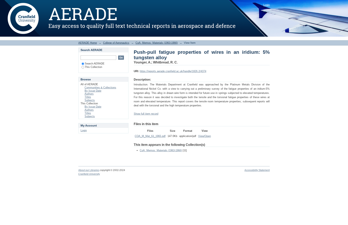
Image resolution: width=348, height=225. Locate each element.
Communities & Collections (100, 87)
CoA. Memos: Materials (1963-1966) (157, 42)
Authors (89, 93)
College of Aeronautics (116, 42)
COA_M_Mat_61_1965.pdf (150, 136)
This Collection (93, 66)
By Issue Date (93, 90)
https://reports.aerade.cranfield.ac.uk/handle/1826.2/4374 (173, 71)
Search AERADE (95, 63)
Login (266, 4)
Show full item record (146, 113)
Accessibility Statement (257, 170)
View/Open (204, 136)
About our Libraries (88, 170)
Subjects (90, 100)
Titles (88, 97)
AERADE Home (87, 42)
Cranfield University (89, 174)
